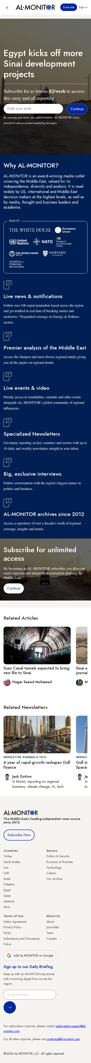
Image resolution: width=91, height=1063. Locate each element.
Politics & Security (57, 856)
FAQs (7, 933)
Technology (53, 867)
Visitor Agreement (15, 921)
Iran (6, 867)
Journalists (52, 927)
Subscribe (68, 7)
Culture (51, 873)
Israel (7, 879)
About (50, 921)
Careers (51, 938)
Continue (13, 588)
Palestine (9, 884)
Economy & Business (59, 862)
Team (49, 933)
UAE (6, 873)
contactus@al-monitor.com (63, 1039)
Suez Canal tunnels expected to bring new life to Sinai (36, 670)
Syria (7, 907)
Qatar (7, 896)
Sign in (83, 7)
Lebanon (9, 901)
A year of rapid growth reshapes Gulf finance (37, 765)
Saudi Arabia (12, 862)
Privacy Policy (12, 927)
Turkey (8, 856)
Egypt (7, 890)
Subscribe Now (19, 834)
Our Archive (54, 879)
